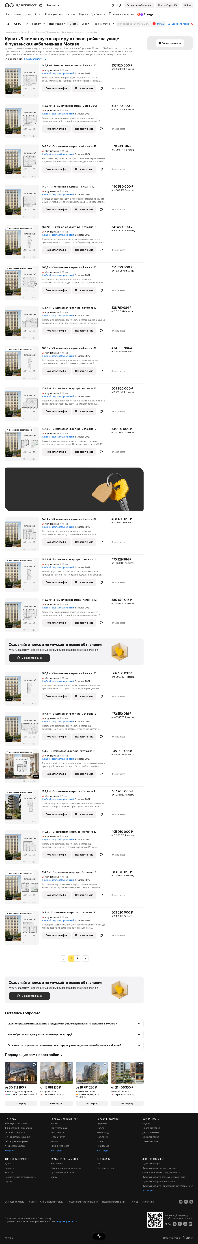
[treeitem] (13, 14)
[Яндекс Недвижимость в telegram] (191, 1202)
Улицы (54, 1177)
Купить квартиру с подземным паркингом (163, 1177)
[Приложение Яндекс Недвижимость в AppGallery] (185, 1223)
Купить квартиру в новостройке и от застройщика (167, 1186)
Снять (100, 1163)
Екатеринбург (58, 1137)
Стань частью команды (51, 1202)
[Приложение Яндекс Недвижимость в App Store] (174, 1223)
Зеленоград (103, 1132)
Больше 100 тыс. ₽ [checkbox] (43, 502)
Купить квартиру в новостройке (158, 1181)
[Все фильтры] (8, 24)
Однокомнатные (150, 1137)
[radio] (77, 958)
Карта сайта (148, 1202)
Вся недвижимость (14, 1202)
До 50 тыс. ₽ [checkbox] (39, 493)
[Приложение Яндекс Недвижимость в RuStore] (190, 1223)
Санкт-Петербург (59, 1128)
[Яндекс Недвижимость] (24, 5)
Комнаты (9, 1168)
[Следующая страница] (85, 958)
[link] (187, 5)
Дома (8, 1163)
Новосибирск (57, 1132)
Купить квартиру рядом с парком (159, 1168)
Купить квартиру (151, 1163)
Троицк (100, 1141)
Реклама (32, 1202)
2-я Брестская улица (15, 1132)
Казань (54, 1141)
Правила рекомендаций (114, 1202)
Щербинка (102, 1123)
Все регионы (57, 1163)
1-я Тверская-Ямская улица (18, 1128)
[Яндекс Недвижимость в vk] (181, 1202)
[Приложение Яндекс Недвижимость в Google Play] (180, 1223)
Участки (9, 1172)
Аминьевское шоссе (15, 1146)
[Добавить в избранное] (101, 88)
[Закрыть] (192, 24)
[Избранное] (112, 5)
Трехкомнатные (150, 1141)
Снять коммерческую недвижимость (161, 1172)
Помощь (134, 1202)
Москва (54, 1123)
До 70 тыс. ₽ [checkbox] (59, 493)
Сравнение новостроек (62, 1172)
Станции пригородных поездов (66, 1168)
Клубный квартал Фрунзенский (58, 73)
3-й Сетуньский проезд (16, 1141)
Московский (103, 1137)
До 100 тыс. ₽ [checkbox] (19, 502)
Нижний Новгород (60, 1146)
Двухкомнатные (150, 1132)
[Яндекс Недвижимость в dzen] (186, 1202)
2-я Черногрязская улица (17, 1137)
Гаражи (8, 1181)
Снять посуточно (105, 1168)
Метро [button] (160, 24)
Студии (146, 1123)
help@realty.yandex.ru (66, 1221)
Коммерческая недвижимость (20, 1177)
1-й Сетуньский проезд (16, 1123)
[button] (119, 5)
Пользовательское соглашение (83, 1202)
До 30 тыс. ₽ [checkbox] (18, 493)
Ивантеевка (103, 1146)
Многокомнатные (151, 1128)
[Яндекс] (187, 1237)
